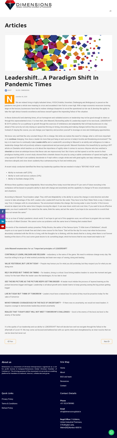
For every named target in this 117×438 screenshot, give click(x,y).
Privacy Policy (7, 399)
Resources (64, 381)
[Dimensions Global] (28, 5)
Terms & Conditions (9, 403)
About (62, 372)
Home (62, 368)
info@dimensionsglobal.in (70, 412)
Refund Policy (7, 408)
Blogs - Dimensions (22, 90)
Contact (63, 386)
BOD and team (66, 377)
